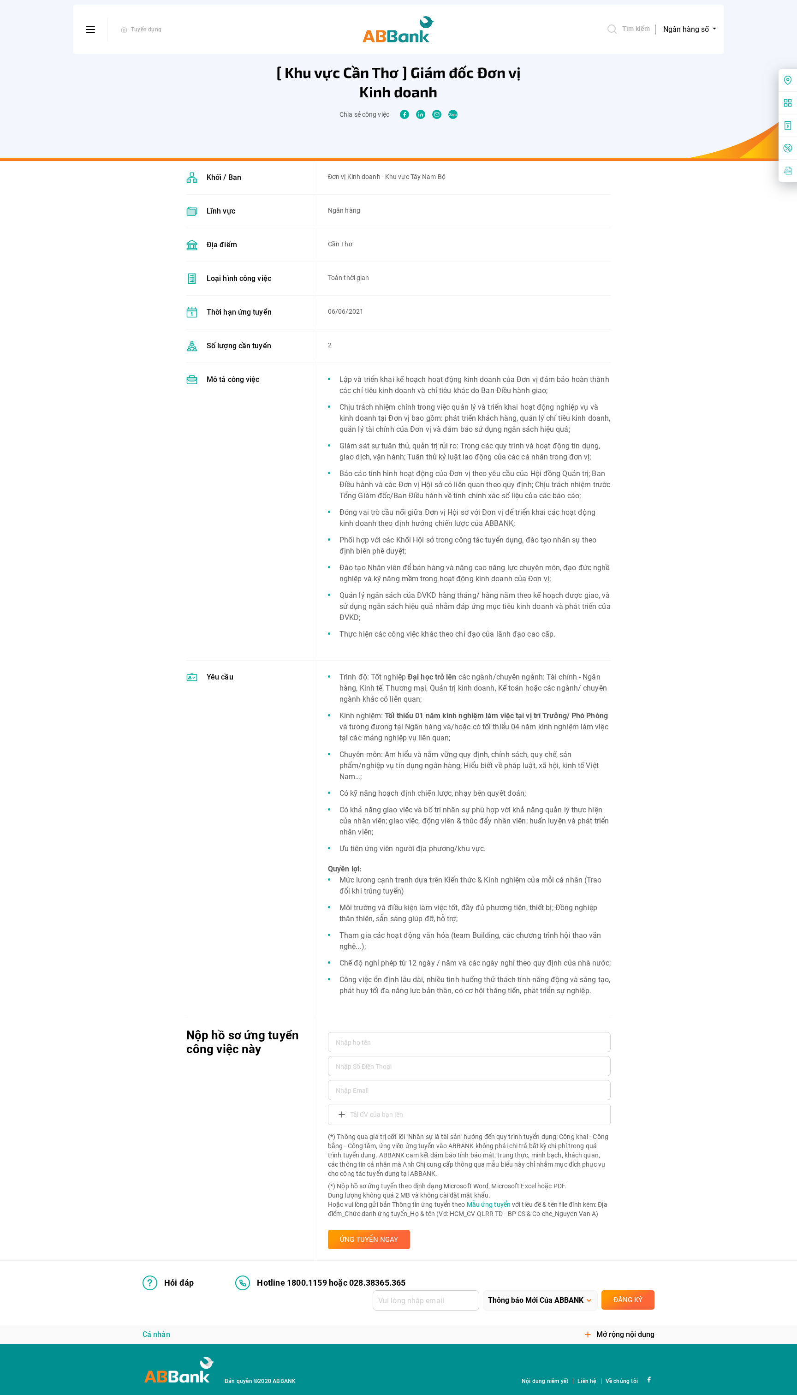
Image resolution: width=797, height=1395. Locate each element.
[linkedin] (420, 114)
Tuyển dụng (146, 29)
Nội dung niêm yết (545, 1381)
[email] (436, 114)
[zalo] (453, 114)
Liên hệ (586, 1381)
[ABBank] (398, 29)
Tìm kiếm (636, 28)
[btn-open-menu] (90, 30)
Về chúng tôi (622, 1381)
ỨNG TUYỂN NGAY (369, 1239)
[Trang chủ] (124, 29)
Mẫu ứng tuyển (489, 1204)
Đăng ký (627, 1300)
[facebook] (404, 114)
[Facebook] (648, 1379)
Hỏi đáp (179, 1283)
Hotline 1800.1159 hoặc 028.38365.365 (331, 1283)
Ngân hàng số (687, 29)
